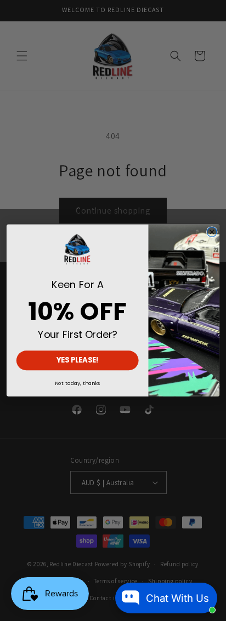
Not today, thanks (77, 383)
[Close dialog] (212, 232)
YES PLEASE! (77, 360)
